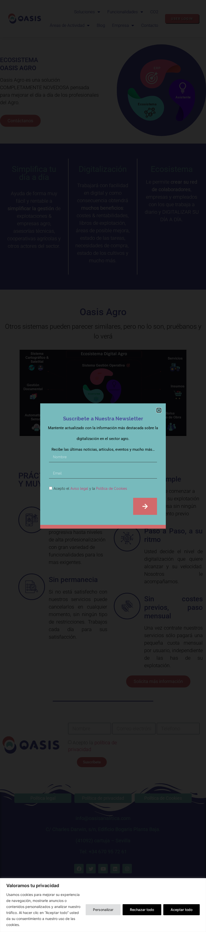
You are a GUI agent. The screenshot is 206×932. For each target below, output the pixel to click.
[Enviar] (145, 506)
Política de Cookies (111, 488)
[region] (103, 905)
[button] (159, 410)
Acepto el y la (90, 488)
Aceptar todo (181, 909)
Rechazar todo (142, 909)
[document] (103, 466)
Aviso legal (79, 488)
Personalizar (103, 909)
